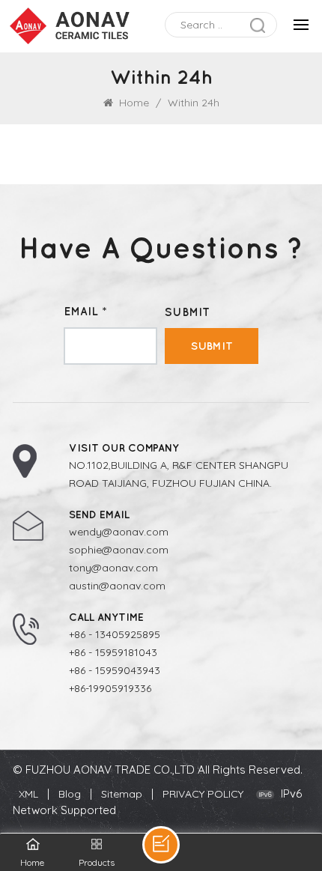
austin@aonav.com (117, 585)
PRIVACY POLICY (202, 794)
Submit (212, 345)
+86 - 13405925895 (114, 634)
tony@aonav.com (113, 567)
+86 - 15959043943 (114, 670)
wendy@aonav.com (118, 531)
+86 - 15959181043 (113, 652)
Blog (69, 794)
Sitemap (121, 794)
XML (28, 794)
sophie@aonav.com (118, 549)
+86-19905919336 (110, 688)
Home (132, 102)
